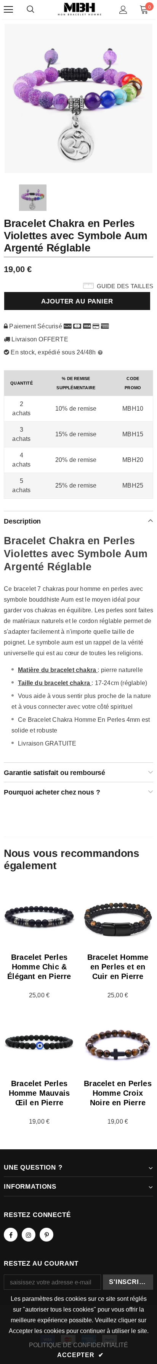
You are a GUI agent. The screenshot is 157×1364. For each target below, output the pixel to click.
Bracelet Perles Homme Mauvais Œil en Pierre (39, 1093)
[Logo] (79, 9)
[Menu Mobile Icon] (8, 9)
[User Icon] (123, 10)
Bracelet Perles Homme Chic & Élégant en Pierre (39, 967)
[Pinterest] (46, 1235)
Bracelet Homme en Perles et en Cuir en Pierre (118, 967)
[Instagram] (28, 1235)
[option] (78, 98)
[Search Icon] (30, 9)
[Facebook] (11, 1235)
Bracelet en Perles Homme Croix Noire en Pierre (118, 1093)
